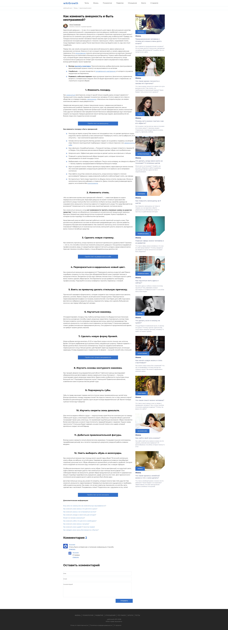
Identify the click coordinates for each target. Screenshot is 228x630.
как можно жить (142, 431)
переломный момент (85, 8)
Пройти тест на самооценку (98, 123)
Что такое (121, 615)
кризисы (140, 74)
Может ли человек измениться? (74, 518)
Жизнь (76, 8)
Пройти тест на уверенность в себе (98, 256)
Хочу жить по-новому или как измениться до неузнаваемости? (84, 506)
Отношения (110, 615)
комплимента (93, 183)
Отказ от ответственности (79, 625)
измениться (70, 95)
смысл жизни (142, 393)
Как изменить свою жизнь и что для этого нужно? (80, 509)
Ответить (72, 549)
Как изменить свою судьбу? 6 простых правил (79, 527)
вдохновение (80, 53)
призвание (141, 32)
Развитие (99, 615)
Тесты (137, 615)
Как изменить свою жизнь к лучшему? (76, 524)
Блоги (130, 615)
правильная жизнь (143, 233)
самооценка (91, 99)
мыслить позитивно (83, 66)
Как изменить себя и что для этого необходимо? (80, 521)
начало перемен (142, 353)
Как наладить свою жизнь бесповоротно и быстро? (81, 530)
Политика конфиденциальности (101, 625)
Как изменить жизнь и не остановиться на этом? (79, 512)
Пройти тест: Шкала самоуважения (98, 357)
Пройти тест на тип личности (98, 495)
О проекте (117, 625)
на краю (140, 313)
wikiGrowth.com (67, 8)
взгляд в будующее (143, 153)
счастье (140, 114)
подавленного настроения (105, 71)
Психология (87, 615)
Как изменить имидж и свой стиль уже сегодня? (79, 515)
